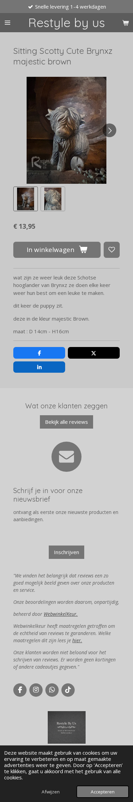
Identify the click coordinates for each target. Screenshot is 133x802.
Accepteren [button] (103, 792)
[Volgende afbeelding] (109, 130)
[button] (25, 199)
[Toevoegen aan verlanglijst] (112, 250)
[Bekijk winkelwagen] (125, 22)
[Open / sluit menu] (7, 22)
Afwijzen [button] (51, 792)
